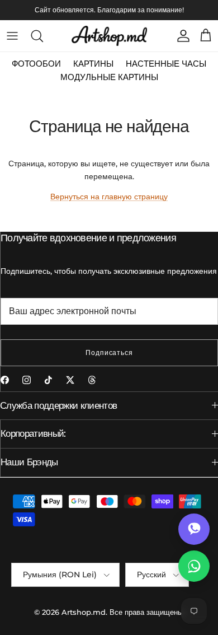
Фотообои (36, 63)
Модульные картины (109, 77)
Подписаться (110, 352)
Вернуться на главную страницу (109, 197)
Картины (93, 63)
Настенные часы (166, 63)
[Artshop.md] (109, 36)
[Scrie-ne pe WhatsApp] (194, 566)
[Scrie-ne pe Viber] (194, 529)
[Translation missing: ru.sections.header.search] (37, 36)
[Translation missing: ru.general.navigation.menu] (12, 36)
